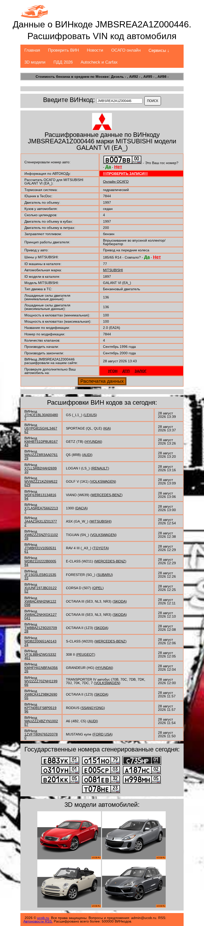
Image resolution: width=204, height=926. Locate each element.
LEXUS (90, 415)
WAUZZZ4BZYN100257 (41, 723)
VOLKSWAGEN (103, 481)
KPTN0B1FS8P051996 (40, 709)
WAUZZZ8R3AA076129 (41, 456)
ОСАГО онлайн (126, 50)
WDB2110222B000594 (40, 563)
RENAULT (100, 468)
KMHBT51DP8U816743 (41, 443)
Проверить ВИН (63, 50)
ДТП (126, 371)
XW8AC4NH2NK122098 (40, 603)
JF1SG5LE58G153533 (40, 576)
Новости (95, 50)
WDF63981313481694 (40, 496)
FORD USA (102, 734)
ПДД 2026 (63, 62)
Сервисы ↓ (159, 50)
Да (108, 166)
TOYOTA (101, 548)
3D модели (35, 62)
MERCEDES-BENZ (106, 495)
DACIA (81, 508)
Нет (118, 166)
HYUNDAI (93, 442)
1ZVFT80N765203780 (41, 736)
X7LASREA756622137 (41, 510)
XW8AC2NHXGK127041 (40, 616)
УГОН (112, 371)
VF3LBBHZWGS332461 (40, 656)
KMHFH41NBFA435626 (41, 669)
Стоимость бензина (53, 77)
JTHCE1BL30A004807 (41, 416)
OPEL (97, 588)
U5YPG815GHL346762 (40, 430)
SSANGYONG (93, 708)
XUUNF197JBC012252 (40, 589)
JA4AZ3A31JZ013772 (40, 523)
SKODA (120, 601)
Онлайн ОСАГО (116, 182)
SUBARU (105, 575)
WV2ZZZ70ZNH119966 (40, 683)
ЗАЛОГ (141, 371)
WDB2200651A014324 (40, 643)
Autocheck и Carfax (99, 62)
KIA (107, 428)
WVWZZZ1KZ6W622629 (40, 483)
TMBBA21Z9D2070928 (40, 629)
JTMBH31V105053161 (40, 550)
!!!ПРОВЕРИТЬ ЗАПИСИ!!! (125, 174)
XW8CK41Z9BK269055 (40, 696)
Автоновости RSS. (38, 921)
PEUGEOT (85, 654)
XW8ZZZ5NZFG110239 (41, 536)
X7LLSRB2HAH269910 (40, 470)
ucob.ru (43, 918)
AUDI (87, 455)
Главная (32, 50)
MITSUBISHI (113, 270)
